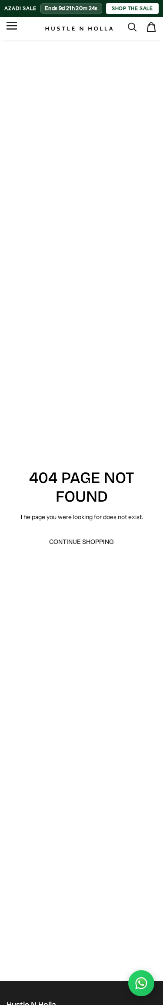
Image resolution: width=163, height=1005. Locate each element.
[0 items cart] (151, 27)
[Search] (132, 27)
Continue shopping (81, 542)
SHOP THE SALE (132, 8)
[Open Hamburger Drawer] (12, 29)
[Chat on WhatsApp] (141, 983)
